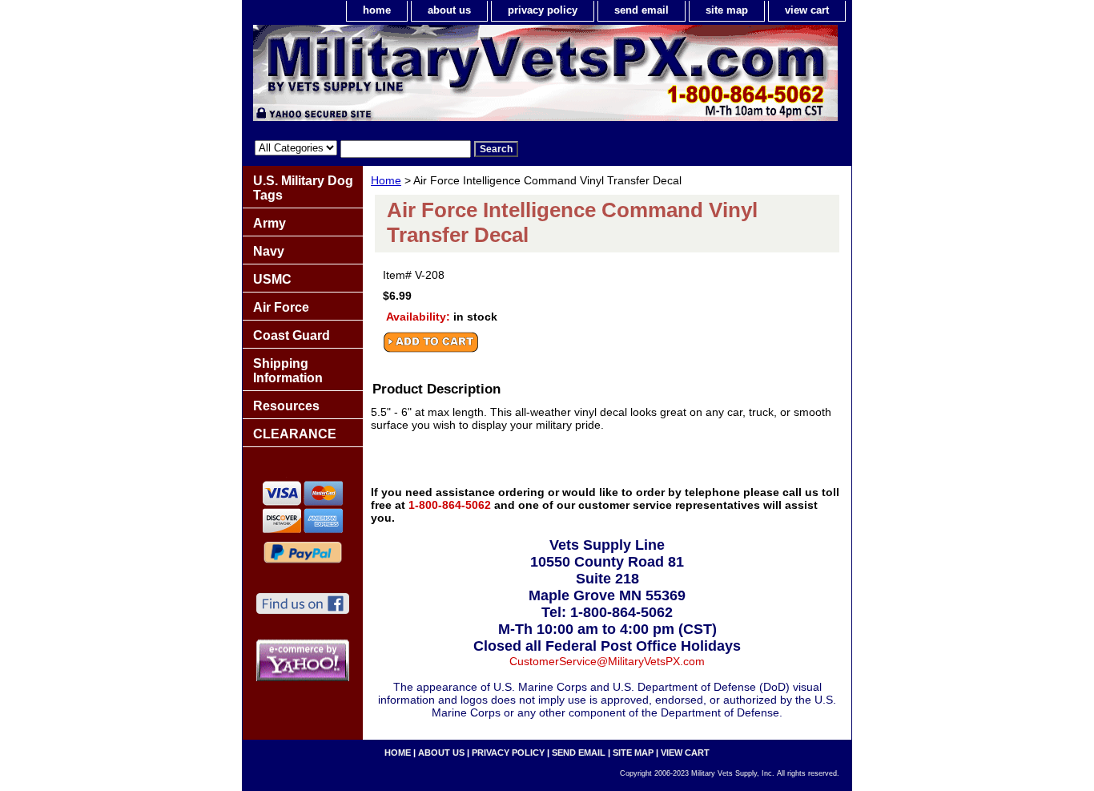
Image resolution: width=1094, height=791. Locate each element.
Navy (268, 251)
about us (449, 10)
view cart (807, 10)
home (377, 10)
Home (386, 180)
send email (641, 10)
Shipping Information (288, 371)
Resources (286, 406)
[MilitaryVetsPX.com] (443, 77)
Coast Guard (291, 335)
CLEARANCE (294, 434)
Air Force (281, 307)
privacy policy (542, 10)
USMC (272, 279)
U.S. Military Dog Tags (303, 188)
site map (727, 10)
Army (269, 223)
